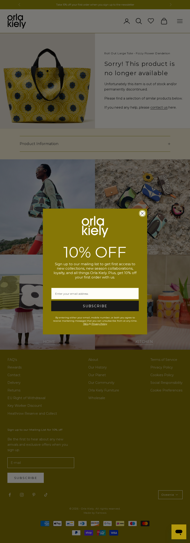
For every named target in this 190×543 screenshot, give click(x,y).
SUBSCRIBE (95, 306)
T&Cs (86, 323)
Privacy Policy (99, 323)
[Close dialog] (142, 213)
